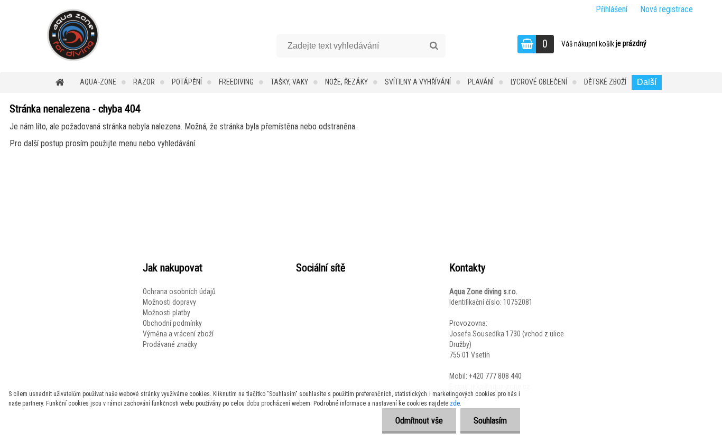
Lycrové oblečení (539, 82)
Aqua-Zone (98, 82)
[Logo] (72, 34)
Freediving (236, 82)
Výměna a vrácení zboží (178, 334)
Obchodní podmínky (172, 323)
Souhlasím (490, 421)
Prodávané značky (170, 344)
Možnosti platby (166, 312)
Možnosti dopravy (169, 302)
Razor (144, 82)
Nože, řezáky (346, 82)
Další (646, 82)
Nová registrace (666, 9)
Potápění (187, 82)
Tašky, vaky (289, 82)
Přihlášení (611, 9)
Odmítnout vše (419, 421)
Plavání (481, 82)
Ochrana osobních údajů (179, 291)
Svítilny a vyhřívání (418, 82)
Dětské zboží (605, 82)
